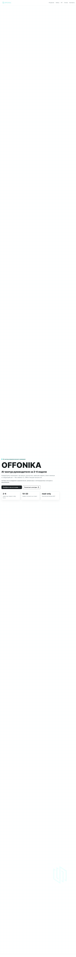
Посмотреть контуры (30, 487)
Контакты (72, 2)
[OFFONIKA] (6, 2)
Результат (51, 2)
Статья (66, 2)
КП (61, 2)
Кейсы (57, 2)
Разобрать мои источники (10, 487)
